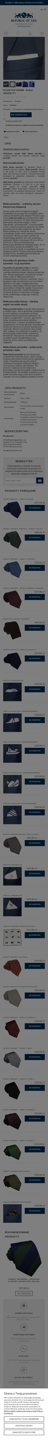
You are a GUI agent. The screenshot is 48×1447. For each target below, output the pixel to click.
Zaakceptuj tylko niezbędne (24, 1419)
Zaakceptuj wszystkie (24, 1432)
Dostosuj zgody (24, 1426)
